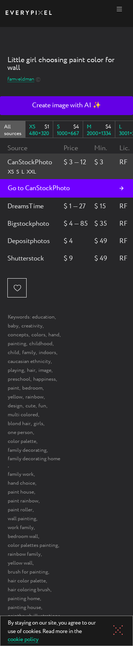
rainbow (34, 397)
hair (31, 370)
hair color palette (27, 581)
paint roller (20, 510)
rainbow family (24, 554)
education (43, 317)
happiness (44, 379)
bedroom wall (23, 536)
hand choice (21, 483)
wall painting (22, 518)
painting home (24, 598)
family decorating (27, 450)
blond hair (19, 423)
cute (30, 406)
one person (20, 432)
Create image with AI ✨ (66, 105)
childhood (40, 343)
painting (17, 343)
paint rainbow (23, 501)
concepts (18, 335)
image (44, 370)
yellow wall (20, 563)
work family (21, 527)
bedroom (32, 388)
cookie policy (23, 640)
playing (16, 370)
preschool (19, 379)
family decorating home (34, 458)
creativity (31, 326)
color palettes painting (33, 545)
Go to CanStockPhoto (39, 188)
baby (13, 326)
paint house (21, 492)
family (29, 352)
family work (21, 474)
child (13, 352)
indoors (47, 352)
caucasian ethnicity (29, 361)
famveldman (20, 79)
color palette (22, 441)
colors (38, 335)
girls (38, 423)
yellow (15, 397)
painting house (24, 607)
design (15, 406)
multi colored (23, 414)
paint (13, 388)
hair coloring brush (29, 589)
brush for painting (28, 572)
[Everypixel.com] (29, 13)
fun (42, 406)
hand (53, 335)
